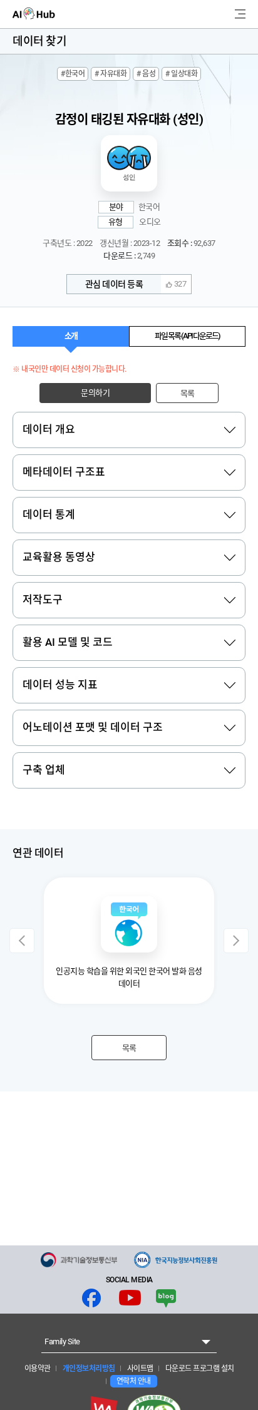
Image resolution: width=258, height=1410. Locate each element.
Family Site (62, 1341)
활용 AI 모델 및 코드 (68, 642)
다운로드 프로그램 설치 (198, 1368)
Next (236, 940)
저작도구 (43, 599)
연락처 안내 (133, 1381)
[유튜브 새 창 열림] (130, 1298)
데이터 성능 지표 (60, 684)
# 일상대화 (181, 73)
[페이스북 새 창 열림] (91, 1298)
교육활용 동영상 (59, 557)
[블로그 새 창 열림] (166, 1298)
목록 (187, 393)
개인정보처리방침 (88, 1368)
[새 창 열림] (79, 1259)
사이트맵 (139, 1368)
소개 (70, 335)
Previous (21, 940)
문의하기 (95, 392)
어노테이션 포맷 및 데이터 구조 (93, 727)
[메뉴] (240, 14)
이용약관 (37, 1368)
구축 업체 (44, 770)
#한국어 (73, 73)
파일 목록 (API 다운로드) (187, 335)
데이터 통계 (49, 514)
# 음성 (146, 73)
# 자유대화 (110, 73)
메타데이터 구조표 (64, 472)
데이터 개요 (49, 429)
